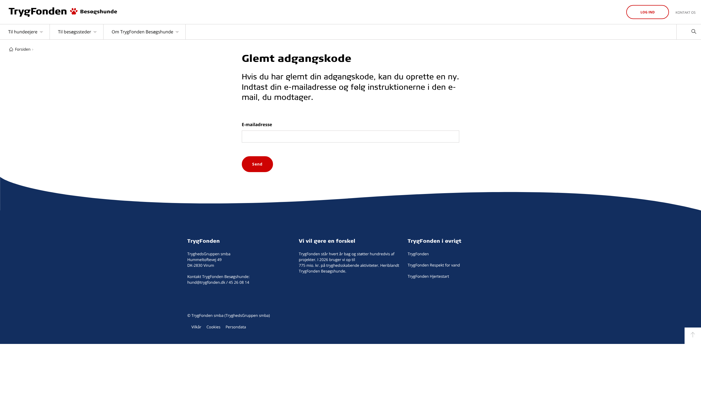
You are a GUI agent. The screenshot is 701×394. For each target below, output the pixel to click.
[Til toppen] (693, 336)
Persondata (236, 327)
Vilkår (196, 327)
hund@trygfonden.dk (206, 282)
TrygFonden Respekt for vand (434, 265)
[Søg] (694, 31)
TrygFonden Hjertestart (428, 276)
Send (257, 164)
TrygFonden (203, 241)
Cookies (213, 327)
